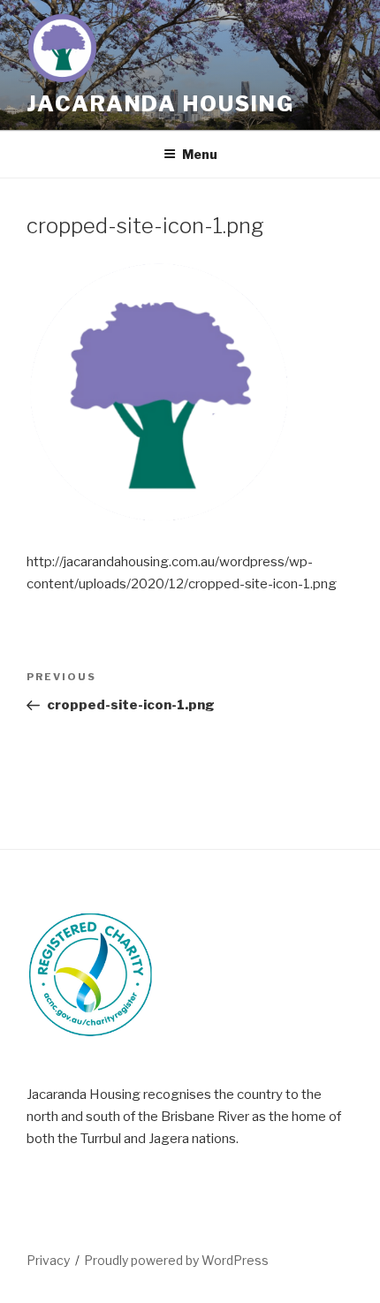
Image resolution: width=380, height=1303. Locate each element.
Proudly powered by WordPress (176, 1260)
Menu (199, 154)
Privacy (48, 1260)
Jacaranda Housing (160, 104)
